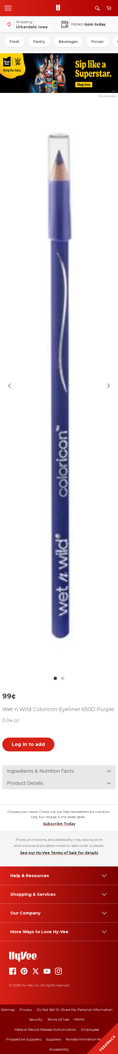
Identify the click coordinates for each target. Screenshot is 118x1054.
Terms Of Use (58, 1019)
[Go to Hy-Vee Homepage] (59, 8)
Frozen (97, 41)
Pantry (39, 41)
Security (36, 1019)
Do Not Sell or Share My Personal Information (75, 1009)
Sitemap (8, 1009)
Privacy (25, 1009)
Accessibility (59, 1049)
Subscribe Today (59, 824)
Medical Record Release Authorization (45, 1029)
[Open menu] (8, 7)
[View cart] (108, 8)
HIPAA (79, 1019)
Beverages (68, 41)
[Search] (97, 8)
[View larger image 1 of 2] (59, 385)
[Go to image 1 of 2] (55, 678)
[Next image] (108, 385)
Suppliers (53, 1039)
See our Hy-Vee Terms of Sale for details (59, 853)
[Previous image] (9, 385)
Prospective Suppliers (23, 1039)
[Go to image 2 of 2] (62, 678)
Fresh (14, 41)
